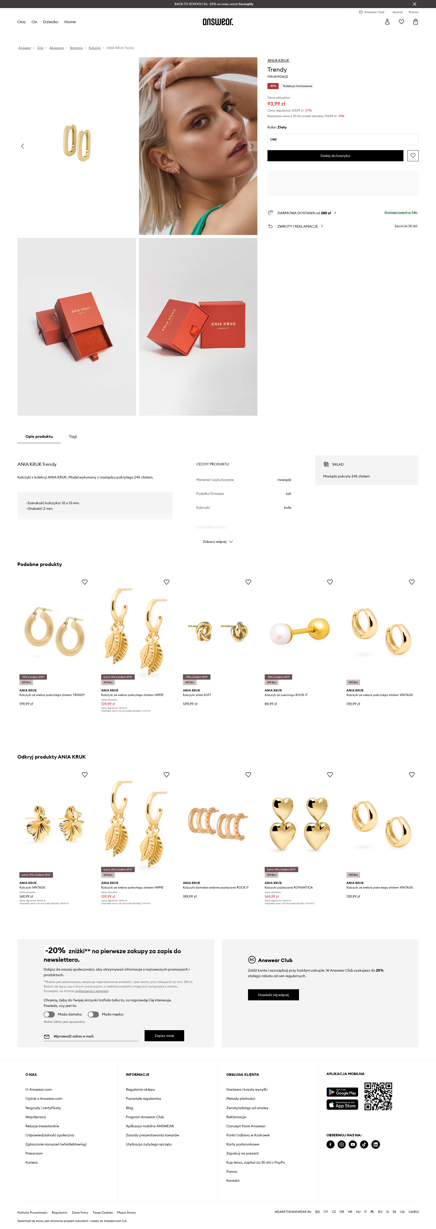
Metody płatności (240, 1098)
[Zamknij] (415, 4)
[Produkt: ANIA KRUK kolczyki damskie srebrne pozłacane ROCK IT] (218, 824)
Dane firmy (80, 1212)
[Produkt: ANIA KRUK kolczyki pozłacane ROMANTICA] (300, 824)
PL (372, 1212)
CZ (334, 1212)
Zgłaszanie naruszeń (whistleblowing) (56, 1144)
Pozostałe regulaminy (143, 1098)
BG (317, 1212)
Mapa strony (126, 1212)
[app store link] (342, 1104)
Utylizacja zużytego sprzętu (149, 1144)
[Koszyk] (416, 22)
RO (380, 1212)
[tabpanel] (218, 495)
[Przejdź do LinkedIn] (375, 1144)
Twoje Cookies (103, 1212)
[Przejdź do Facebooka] (330, 1144)
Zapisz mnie (164, 1035)
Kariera (31, 1162)
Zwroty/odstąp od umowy (247, 1108)
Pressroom (34, 1153)
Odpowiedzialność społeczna (49, 1135)
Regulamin (59, 1212)
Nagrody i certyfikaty (43, 1108)
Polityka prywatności (32, 1212)
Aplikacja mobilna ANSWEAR (150, 1126)
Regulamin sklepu (140, 1089)
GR (342, 1212)
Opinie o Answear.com (43, 1098)
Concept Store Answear (245, 1126)
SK (394, 1212)
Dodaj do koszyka (335, 155)
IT (365, 1212)
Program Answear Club (145, 1117)
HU (358, 1212)
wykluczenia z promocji (91, 991)
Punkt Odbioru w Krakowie (248, 1135)
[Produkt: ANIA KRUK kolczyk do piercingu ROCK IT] (300, 631)
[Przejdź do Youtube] (353, 1144)
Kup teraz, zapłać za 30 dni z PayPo (255, 1162)
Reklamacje (236, 1117)
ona (21, 21)
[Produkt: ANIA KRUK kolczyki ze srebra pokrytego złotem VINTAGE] (381, 631)
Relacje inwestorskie (42, 1126)
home (70, 21)
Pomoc (231, 1171)
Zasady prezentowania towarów (152, 1135)
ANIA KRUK (278, 60)
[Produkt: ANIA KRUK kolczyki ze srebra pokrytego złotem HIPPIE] (136, 631)
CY (326, 1212)
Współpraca (35, 1117)
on (34, 21)
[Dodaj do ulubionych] (413, 155)
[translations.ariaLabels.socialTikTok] (364, 1144)
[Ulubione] (401, 22)
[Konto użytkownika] (387, 22)
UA (402, 1212)
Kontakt (232, 1180)
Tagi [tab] (73, 436)
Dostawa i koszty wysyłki (246, 1089)
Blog (129, 1108)
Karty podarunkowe (242, 1144)
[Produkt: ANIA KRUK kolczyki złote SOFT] (218, 631)
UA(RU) (413, 1212)
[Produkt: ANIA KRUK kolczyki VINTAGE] (54, 824)
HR (350, 1212)
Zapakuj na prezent (242, 1153)
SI (387, 1212)
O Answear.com (38, 1089)
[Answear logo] (218, 21)
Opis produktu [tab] (39, 436)
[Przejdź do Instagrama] (342, 1144)
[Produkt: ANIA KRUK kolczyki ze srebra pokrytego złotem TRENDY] (54, 631)
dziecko (50, 21)
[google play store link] (342, 1092)
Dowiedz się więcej (273, 995)
